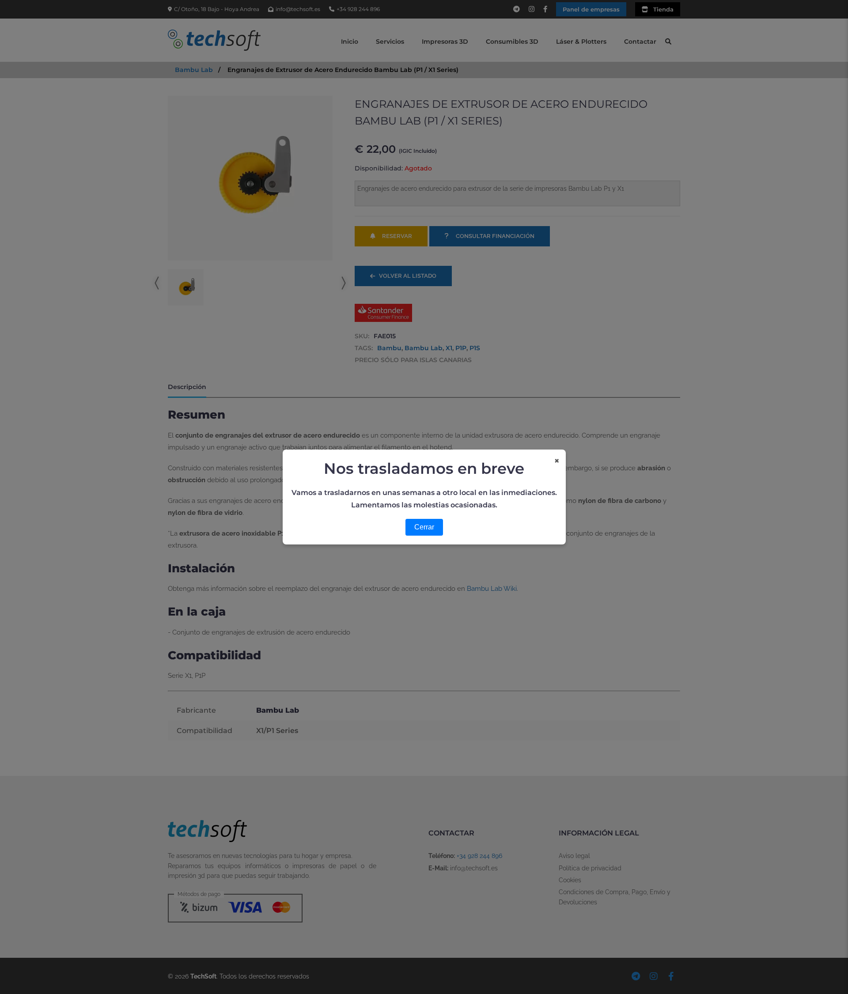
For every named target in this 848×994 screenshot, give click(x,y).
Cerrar (424, 527)
